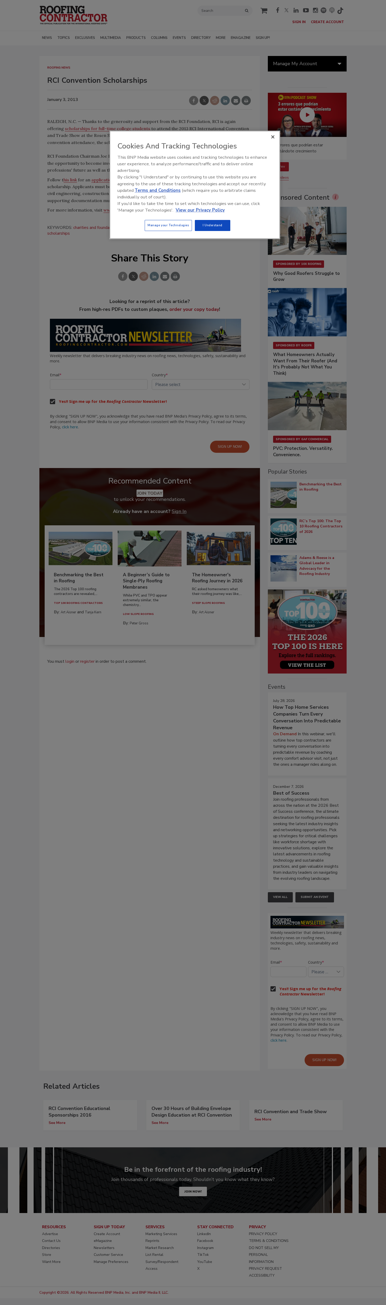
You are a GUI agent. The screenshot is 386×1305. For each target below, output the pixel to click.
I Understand (212, 225)
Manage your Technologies (168, 225)
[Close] (273, 137)
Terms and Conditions (158, 190)
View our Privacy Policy (200, 210)
